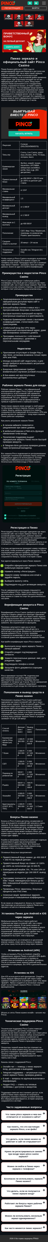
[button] (44, 1229)
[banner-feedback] (8, 17)
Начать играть (24, 134)
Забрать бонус (13, 47)
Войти (35, 8)
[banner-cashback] (29, 17)
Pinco (35, 1238)
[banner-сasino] (19, 24)
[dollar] (30, 3)
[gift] (36, 3)
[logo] (8, 3)
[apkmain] (19, 17)
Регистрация (12, 8)
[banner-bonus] (29, 24)
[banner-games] (39, 17)
